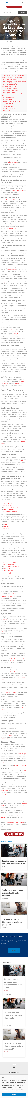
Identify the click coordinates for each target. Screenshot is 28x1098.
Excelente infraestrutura (11, 90)
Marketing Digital (7, 572)
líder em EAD (14, 405)
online (2, 726)
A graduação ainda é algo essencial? (12, 75)
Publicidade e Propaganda (10, 511)
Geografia (6, 526)
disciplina (12, 329)
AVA (22, 460)
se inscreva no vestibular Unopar (15, 822)
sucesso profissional (17, 190)
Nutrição (6, 110)
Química (5, 530)
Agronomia (7, 99)
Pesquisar (22, 12)
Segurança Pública (8, 573)
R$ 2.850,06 (4, 794)
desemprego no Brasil (12, 228)
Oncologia (9, 735)
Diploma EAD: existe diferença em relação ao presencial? (12, 922)
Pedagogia (6, 528)
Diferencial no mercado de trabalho (14, 81)
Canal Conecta (4, 790)
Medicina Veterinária (8, 509)
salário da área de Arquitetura (17, 658)
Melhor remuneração (10, 79)
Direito (6, 105)
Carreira (14, 38)
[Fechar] (24, 1078)
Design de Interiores (8, 564)
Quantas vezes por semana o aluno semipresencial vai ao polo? (14, 864)
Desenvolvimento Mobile (9, 562)
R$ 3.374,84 (5, 739)
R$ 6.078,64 (13, 660)
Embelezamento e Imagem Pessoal (12, 566)
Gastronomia (6, 568)
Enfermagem (8, 106)
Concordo (14, 1094)
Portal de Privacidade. (17, 1090)
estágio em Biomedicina (12, 692)
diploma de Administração (8, 596)
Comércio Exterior (8, 561)
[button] (22, 3)
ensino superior (11, 308)
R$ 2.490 (4, 762)
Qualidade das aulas (10, 88)
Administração (8, 97)
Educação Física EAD (20, 765)
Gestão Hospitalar (8, 570)
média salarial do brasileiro (9, 199)
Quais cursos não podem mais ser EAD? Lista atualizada (12, 893)
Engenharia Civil (7, 505)
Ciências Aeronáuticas (9, 502)
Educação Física (9, 108)
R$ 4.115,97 (13, 593)
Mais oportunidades (10, 84)
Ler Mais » (6, 990)
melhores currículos (13, 162)
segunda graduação (20, 383)
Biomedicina (8, 103)
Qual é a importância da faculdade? (12, 77)
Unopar (4, 281)
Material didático (9, 92)
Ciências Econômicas (9, 504)
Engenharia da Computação (10, 507)
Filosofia (5, 524)
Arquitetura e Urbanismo (11, 101)
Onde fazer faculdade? (8, 86)
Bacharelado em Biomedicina (17, 671)
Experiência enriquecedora (12, 83)
